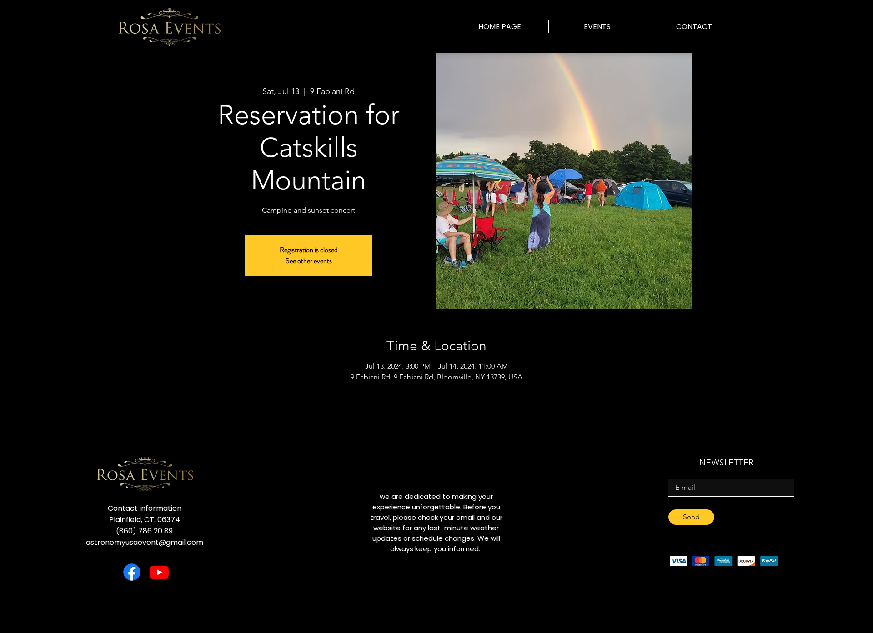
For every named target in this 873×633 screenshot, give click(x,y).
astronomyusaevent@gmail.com (144, 542)
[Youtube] (159, 572)
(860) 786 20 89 (144, 531)
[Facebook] (131, 572)
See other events (309, 260)
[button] (597, 26)
